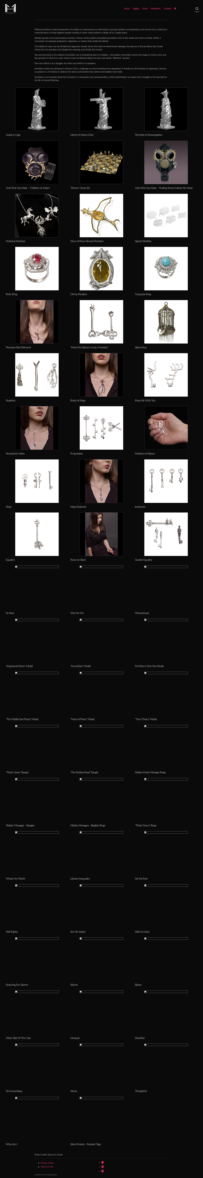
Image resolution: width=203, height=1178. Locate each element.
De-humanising (14, 1091)
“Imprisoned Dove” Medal (19, 666)
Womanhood (142, 613)
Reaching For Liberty (17, 984)
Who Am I (11, 1144)
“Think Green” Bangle (17, 772)
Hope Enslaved (78, 506)
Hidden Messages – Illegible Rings (87, 825)
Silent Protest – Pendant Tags (85, 1144)
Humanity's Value (15, 453)
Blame (138, 984)
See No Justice (77, 931)
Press (145, 8)
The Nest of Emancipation (148, 134)
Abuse (73, 1091)
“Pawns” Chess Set (80, 188)
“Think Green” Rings (145, 825)
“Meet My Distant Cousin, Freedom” (89, 347)
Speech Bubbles (143, 241)
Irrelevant (140, 506)
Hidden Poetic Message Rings (150, 772)
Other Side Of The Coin (18, 1038)
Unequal (74, 1038)
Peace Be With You (145, 400)
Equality (10, 559)
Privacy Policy (47, 1163)
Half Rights (12, 931)
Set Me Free (141, 878)
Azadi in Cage (13, 134)
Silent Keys (141, 347)
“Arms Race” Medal (80, 666)
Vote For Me (77, 613)
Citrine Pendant (78, 294)
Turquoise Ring (143, 294)
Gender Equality (143, 559)
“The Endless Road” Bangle (84, 772)
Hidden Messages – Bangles (20, 825)
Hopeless (10, 400)
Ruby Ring (11, 294)
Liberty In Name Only (82, 134)
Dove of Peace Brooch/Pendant (86, 241)
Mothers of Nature (145, 453)
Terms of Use (46, 1166)
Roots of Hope (77, 400)
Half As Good (142, 931)
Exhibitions (156, 8)
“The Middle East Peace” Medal (22, 719)
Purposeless (76, 453)
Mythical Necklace (15, 241)
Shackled (139, 1038)
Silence (74, 984)
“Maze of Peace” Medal (82, 719)
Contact (167, 8)
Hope (9, 506)
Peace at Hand (77, 559)
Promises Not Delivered (18, 347)
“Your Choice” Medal (146, 719)
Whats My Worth (15, 878)
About (127, 8)
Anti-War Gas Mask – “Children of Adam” (28, 188)
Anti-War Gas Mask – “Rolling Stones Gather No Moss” (164, 188)
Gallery (136, 8)
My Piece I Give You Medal (149, 666)
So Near (10, 613)
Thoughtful (141, 1091)
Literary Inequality (80, 878)
